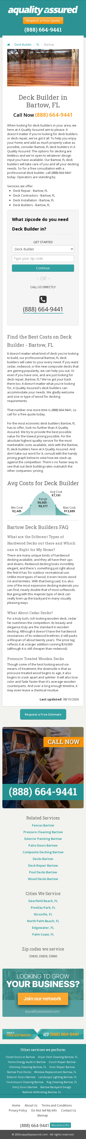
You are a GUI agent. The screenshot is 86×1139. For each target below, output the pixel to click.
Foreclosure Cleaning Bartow (24, 1082)
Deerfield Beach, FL (43, 901)
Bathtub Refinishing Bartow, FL (41, 1092)
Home (16, 1105)
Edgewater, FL (43, 927)
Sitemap (42, 1115)
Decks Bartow (43, 859)
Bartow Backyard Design (55, 1087)
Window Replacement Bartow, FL (55, 1072)
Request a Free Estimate (43, 714)
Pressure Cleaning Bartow (43, 832)
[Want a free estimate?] (43, 1034)
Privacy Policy (18, 1110)
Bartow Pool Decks (19, 1072)
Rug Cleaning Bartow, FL (62, 1082)
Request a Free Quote (43, 20)
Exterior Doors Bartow (21, 1077)
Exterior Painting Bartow (43, 838)
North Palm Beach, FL (43, 921)
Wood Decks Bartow (43, 879)
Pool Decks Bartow (43, 872)
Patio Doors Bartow (43, 845)
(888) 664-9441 (34, 1125)
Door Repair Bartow (62, 1067)
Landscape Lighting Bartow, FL (57, 1077)
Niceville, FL (43, 914)
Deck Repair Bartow (43, 865)
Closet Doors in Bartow (20, 1057)
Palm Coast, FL (43, 934)
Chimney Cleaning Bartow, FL (27, 1067)
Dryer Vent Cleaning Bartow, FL (58, 1057)
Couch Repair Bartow (62, 1062)
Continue (43, 268)
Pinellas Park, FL (43, 907)
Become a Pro (60, 1125)
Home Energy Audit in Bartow (27, 1062)
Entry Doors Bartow (24, 1087)
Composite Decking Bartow (43, 852)
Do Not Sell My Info (44, 1110)
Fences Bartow (43, 825)
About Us (31, 1105)
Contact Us (68, 1110)
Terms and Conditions (57, 1105)
